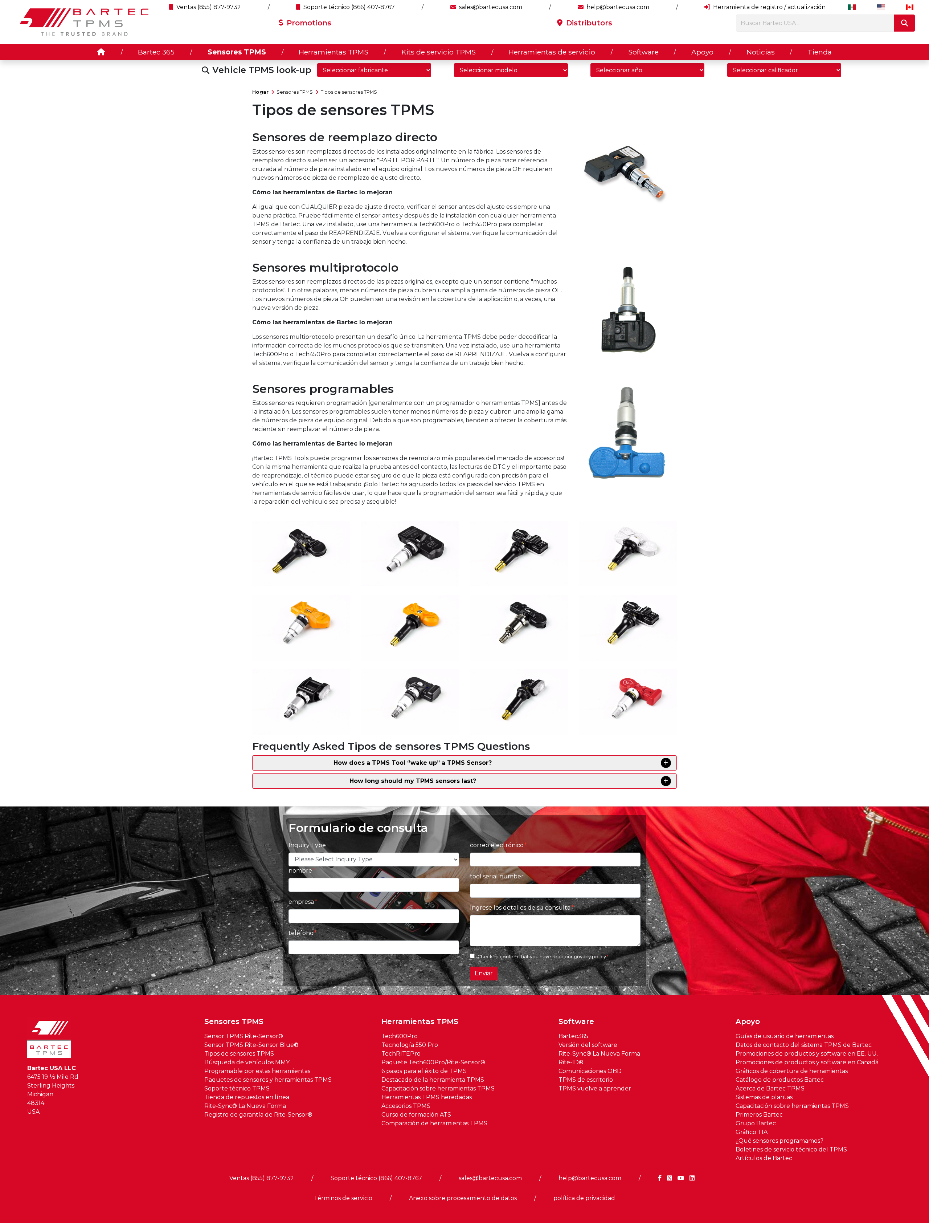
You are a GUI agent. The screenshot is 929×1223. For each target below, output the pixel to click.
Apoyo (702, 52)
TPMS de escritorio (585, 1079)
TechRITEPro (401, 1053)
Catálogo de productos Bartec (780, 1079)
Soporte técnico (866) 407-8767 (348, 7)
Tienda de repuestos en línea (246, 1097)
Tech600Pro (399, 1036)
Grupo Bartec (756, 1123)
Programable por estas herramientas (257, 1071)
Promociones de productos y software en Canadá (807, 1062)
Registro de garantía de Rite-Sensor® (258, 1114)
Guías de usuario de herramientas (785, 1036)
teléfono (301, 933)
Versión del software (587, 1044)
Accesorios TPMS (405, 1105)
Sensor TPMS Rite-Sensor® (243, 1036)
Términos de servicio (343, 1198)
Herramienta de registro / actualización (769, 7)
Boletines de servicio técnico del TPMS (791, 1149)
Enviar (484, 973)
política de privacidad (584, 1198)
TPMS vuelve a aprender (594, 1088)
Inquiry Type (307, 845)
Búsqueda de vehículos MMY (247, 1062)
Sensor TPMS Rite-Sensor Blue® (251, 1044)
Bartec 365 (156, 52)
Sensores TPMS (237, 52)
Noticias (760, 52)
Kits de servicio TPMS (438, 52)
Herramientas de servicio (551, 52)
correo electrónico (497, 845)
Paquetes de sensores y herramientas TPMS (268, 1079)
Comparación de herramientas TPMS (434, 1123)
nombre (300, 870)
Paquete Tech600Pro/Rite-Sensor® (433, 1062)
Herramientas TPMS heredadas (426, 1097)
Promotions (308, 23)
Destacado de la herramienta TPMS (432, 1079)
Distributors (588, 23)
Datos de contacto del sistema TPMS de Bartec (804, 1044)
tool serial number (497, 876)
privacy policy (590, 956)
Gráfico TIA (752, 1132)
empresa (301, 901)
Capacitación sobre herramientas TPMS (438, 1088)
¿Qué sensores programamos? (779, 1140)
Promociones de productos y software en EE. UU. (807, 1053)
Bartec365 (573, 1036)
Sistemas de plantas (764, 1097)
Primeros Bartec (759, 1114)
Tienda (819, 52)
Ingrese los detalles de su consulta (520, 907)
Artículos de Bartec (764, 1158)
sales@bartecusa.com (490, 7)
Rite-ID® (571, 1062)
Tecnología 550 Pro (409, 1044)
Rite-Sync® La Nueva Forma (245, 1105)
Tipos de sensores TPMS (349, 92)
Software (643, 52)
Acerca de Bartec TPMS (770, 1088)
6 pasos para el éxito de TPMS (424, 1071)
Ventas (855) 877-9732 (208, 7)
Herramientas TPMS (333, 52)
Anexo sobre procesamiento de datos (463, 1198)
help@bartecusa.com (617, 7)
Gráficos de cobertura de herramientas (792, 1071)
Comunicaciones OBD (590, 1071)
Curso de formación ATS (416, 1114)
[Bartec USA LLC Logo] (84, 22)
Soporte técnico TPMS (237, 1088)
